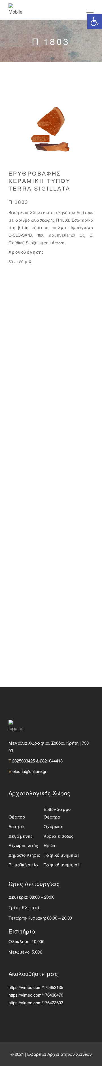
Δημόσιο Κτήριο (24, 855)
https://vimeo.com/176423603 (35, 1002)
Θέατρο (16, 817)
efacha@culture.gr (29, 771)
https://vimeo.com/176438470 (35, 995)
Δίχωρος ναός (23, 845)
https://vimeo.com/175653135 (35, 987)
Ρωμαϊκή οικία (23, 865)
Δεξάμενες (20, 836)
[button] (94, 21)
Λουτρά (16, 826)
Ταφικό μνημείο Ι (61, 855)
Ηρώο (49, 845)
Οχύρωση (53, 826)
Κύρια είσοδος (58, 836)
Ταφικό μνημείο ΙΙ (62, 865)
